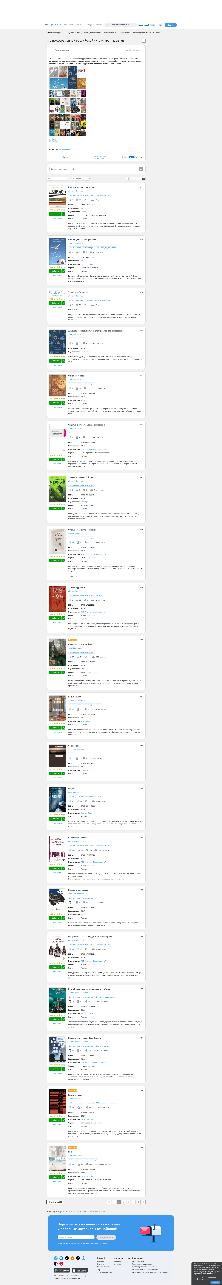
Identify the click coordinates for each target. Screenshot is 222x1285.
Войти (171, 25)
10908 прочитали (104, 1164)
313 (90, 1164)
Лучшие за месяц (75, 32)
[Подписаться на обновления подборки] (144, 41)
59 (88, 542)
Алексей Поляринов (76, 1098)
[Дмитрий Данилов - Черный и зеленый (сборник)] (57, 477)
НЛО (83, 669)
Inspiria (90, 1119)
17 (80, 388)
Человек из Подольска (78, 292)
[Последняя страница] (144, 1202)
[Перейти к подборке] (141, 157)
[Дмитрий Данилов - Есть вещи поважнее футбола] (57, 239)
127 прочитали (99, 903)
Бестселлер (73, 640)
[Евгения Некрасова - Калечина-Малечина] (57, 837)
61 (81, 709)
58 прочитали (99, 490)
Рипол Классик (87, 264)
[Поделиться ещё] (133, 157)
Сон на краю (74, 745)
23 (73, 1002)
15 (87, 388)
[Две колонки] (136, 178)
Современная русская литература (81, 195)
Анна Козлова (73, 792)
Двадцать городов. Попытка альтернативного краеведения (96, 330)
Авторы (89, 25)
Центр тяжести (75, 1095)
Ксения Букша (73, 533)
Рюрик (71, 788)
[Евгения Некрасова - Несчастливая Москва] (57, 889)
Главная (48, 1212)
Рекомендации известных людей (146, 32)
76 (88, 657)
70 (88, 709)
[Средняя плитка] (132, 178)
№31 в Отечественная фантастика (81, 1103)
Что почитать (68, 25)
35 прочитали (98, 437)
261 (82, 1107)
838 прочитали (101, 801)
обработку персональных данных (95, 1243)
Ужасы (98, 705)
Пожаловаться (138, 1261)
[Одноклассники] (72, 1258)
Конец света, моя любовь (80, 644)
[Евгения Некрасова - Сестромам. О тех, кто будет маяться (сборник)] (57, 936)
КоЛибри (84, 502)
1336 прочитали (101, 657)
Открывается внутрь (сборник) (82, 529)
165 (90, 850)
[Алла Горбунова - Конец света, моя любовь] (57, 639)
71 (88, 949)
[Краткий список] (140, 178)
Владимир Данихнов (76, 700)
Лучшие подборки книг (55, 32)
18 (87, 200)
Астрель (84, 400)
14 (73, 542)
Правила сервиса (103, 1267)
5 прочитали (97, 758)
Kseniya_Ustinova (62, 50)
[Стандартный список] (143, 178)
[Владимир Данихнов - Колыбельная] (57, 696)
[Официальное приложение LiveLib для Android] (62, 1270)
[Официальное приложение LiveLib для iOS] (80, 1270)
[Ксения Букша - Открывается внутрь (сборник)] (57, 529)
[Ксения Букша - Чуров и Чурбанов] (57, 587)
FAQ (98, 1269)
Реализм (99, 595)
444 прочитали (101, 709)
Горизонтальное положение (81, 187)
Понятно (215, 1282)
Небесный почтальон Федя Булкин (84, 1038)
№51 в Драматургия (76, 300)
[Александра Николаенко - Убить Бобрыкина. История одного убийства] (57, 988)
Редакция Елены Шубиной (95, 554)
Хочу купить (57, 218)
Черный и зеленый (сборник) (81, 477)
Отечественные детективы (105, 997)
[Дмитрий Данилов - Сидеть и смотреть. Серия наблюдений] (57, 424)
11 (87, 305)
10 (87, 490)
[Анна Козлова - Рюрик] (57, 788)
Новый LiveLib (146, 25)
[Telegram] (56, 1258)
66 (81, 801)
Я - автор (117, 1264)
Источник (53, 141)
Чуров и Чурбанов (76, 587)
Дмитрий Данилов (75, 191)
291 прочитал (99, 200)
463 (82, 850)
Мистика (72, 796)
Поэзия (71, 754)
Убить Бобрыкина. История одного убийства (89, 989)
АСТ (82, 554)
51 (81, 542)
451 (90, 1107)
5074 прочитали (103, 1107)
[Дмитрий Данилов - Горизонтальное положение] (57, 187)
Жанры (79, 25)
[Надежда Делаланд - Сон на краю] (57, 745)
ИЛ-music (85, 352)
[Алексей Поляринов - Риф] (57, 1147)
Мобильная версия (104, 1272)
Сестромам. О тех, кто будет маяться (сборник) (90, 936)
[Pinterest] (61, 1264)
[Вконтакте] (61, 1258)
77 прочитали (98, 252)
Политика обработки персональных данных (150, 1272)
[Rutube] (56, 1264)
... (133, 1202)
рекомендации (65, 149)
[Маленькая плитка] (128, 178)
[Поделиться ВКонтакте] (130, 157)
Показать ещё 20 (55, 1202)
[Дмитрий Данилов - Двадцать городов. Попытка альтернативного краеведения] (57, 330)
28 (80, 200)
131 (73, 1164)
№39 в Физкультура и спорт (106, 248)
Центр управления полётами (144, 1267)
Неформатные (110, 32)
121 (73, 1107)
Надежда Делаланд (76, 749)
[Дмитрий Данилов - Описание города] (57, 375)
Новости (98, 25)
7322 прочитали (103, 850)
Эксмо (83, 211)
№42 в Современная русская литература (83, 1160)
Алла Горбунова (74, 648)
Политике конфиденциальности (205, 1278)
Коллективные (125, 32)
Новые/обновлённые (93, 32)
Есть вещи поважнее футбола (82, 239)
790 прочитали (101, 949)
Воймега (84, 770)
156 (73, 850)
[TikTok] (78, 1258)
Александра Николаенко (78, 992)
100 (89, 1002)
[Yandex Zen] (67, 1258)
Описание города (76, 375)
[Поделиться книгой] (63, 214)
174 (81, 1002)
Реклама (117, 1261)
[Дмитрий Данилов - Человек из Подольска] (57, 292)
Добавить (55, 214)
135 (89, 1051)
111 (81, 1051)
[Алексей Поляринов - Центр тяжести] (57, 1090)
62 (81, 949)
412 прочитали (100, 600)
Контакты (100, 1264)
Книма (87, 721)
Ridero (83, 914)
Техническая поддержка (142, 1264)
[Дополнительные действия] (142, 50)
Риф (70, 1151)
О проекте (101, 1261)
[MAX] (83, 1258)
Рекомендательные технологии (67, 1278)
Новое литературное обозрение (94, 449)
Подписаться (106, 1237)
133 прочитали (100, 388)
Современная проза (103, 195)
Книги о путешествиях (77, 433)
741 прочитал (100, 542)
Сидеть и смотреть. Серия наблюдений (86, 424)
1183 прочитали (102, 1051)
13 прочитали (98, 343)
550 (82, 1164)
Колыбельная (74, 696)
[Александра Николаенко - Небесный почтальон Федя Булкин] (57, 1037)
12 (80, 305)
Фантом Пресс (86, 813)
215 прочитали (100, 305)
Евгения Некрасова (76, 841)
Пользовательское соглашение (145, 1269)
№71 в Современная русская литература (110, 1103)
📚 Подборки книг (60, 1212)
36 (80, 600)
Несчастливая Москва (78, 890)
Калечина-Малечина (77, 837)
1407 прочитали (102, 1002)
